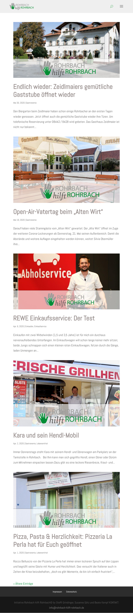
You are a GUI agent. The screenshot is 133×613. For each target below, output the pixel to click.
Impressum (57, 591)
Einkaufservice (40, 326)
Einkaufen (29, 326)
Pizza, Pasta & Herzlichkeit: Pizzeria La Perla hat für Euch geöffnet (62, 540)
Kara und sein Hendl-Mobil (46, 435)
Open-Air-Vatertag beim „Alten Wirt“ (58, 211)
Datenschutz (71, 591)
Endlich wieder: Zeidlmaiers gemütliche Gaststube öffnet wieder (63, 90)
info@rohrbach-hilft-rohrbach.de (66, 607)
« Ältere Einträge (23, 584)
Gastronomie (31, 102)
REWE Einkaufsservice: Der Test (54, 318)
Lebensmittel (42, 443)
